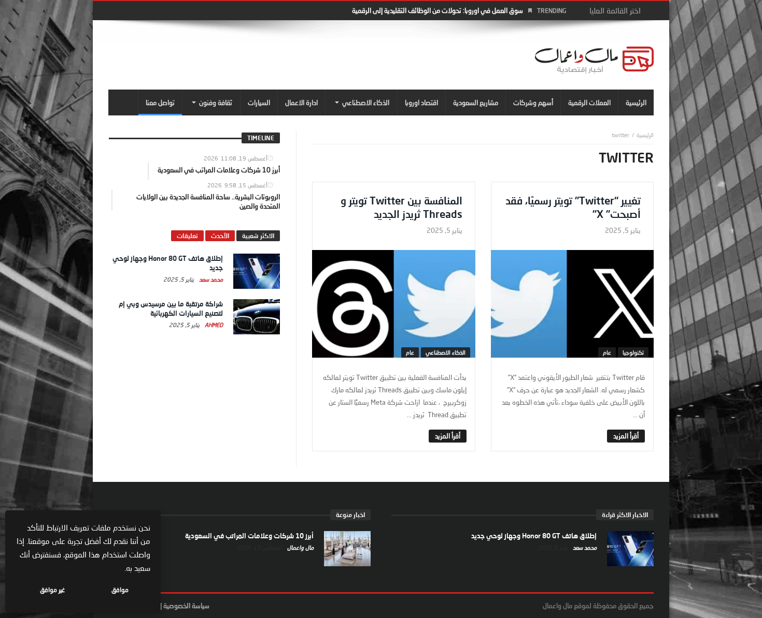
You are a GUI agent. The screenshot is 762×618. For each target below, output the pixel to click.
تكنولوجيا (633, 352)
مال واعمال (300, 547)
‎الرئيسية (645, 134)
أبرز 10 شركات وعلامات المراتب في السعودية (249, 536)
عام (607, 352)
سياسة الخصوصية (186, 605)
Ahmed (213, 324)
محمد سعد (210, 279)
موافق (120, 590)
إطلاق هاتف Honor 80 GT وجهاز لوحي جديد (534, 536)
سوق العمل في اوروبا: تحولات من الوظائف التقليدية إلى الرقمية (437, 10)
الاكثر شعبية (258, 236)
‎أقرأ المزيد (626, 436)
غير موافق (52, 590)
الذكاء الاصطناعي (445, 352)
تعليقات (187, 236)
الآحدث (220, 236)
